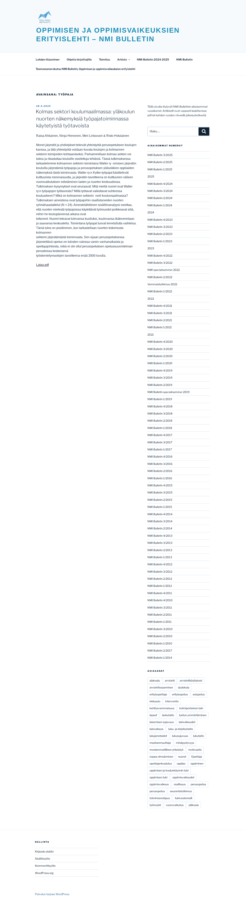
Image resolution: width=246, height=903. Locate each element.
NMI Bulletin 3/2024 (160, 190)
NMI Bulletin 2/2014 (159, 528)
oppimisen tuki (158, 777)
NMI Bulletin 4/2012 (159, 564)
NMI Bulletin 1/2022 (159, 291)
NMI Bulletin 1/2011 (159, 621)
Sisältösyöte (42, 858)
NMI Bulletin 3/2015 (159, 492)
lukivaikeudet (187, 722)
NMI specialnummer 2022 (163, 269)
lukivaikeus (156, 729)
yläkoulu (194, 805)
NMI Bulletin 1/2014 (159, 657)
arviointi (170, 680)
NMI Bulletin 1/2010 (159, 643)
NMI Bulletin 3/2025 (160, 155)
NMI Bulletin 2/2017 (159, 650)
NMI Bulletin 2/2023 (159, 233)
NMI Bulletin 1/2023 (159, 241)
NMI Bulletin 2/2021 (159, 320)
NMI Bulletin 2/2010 (159, 636)
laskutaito (168, 715)
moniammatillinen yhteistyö (166, 749)
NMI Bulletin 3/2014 (159, 521)
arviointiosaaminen (161, 687)
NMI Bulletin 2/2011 (159, 614)
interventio (172, 701)
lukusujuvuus (180, 735)
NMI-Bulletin (184, 59)
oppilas (181, 763)
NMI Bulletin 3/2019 (159, 377)
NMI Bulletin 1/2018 (159, 428)
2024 (150, 212)
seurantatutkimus (181, 791)
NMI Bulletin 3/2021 (159, 313)
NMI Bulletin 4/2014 (159, 514)
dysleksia (183, 687)
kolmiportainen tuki (191, 708)
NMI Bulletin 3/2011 (159, 607)
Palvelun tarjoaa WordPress (52, 894)
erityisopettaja (158, 694)
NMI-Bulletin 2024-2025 (153, 59)
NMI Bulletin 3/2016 (159, 463)
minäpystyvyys (185, 742)
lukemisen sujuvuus (162, 722)
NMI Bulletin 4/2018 (159, 406)
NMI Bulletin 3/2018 (159, 413)
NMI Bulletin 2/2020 (160, 356)
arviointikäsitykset (191, 680)
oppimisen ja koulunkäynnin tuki (169, 770)
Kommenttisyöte (45, 865)
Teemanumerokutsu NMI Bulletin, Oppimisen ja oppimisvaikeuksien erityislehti (85, 68)
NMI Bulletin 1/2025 (159, 169)
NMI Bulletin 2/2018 (159, 420)
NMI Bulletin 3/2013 (159, 542)
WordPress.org (44, 873)
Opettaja (196, 756)
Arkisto (122, 59)
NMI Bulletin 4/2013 (159, 535)
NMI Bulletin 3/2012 (159, 571)
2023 (150, 248)
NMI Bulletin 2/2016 (159, 471)
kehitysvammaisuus (162, 708)
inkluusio (155, 701)
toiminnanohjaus (160, 798)
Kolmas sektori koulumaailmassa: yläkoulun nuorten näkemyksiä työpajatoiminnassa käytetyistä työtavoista (85, 119)
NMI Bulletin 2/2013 (159, 550)
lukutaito (198, 735)
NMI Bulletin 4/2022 (159, 255)
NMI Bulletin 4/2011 (159, 593)
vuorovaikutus (175, 805)
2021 (150, 334)
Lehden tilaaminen (47, 59)
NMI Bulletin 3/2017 (159, 442)
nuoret (182, 756)
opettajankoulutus (161, 763)
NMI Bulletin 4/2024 (160, 183)
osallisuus (180, 784)
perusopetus (198, 784)
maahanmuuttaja (160, 742)
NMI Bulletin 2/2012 (159, 578)
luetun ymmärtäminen (192, 715)
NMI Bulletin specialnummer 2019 (168, 392)
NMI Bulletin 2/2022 (159, 277)
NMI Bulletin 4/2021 (159, 305)
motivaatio (195, 749)
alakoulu (155, 680)
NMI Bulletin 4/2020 (160, 341)
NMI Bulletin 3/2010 (160, 629)
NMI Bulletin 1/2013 (159, 557)
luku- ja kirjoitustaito (180, 729)
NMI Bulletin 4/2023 (160, 219)
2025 (150, 176)
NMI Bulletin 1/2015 (159, 506)
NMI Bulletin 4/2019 (159, 370)
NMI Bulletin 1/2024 (159, 205)
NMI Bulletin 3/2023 (160, 226)
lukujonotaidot (158, 735)
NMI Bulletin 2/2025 (159, 162)
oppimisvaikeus (159, 784)
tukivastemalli (183, 798)
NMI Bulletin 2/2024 (159, 198)
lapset (153, 715)
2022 (150, 298)
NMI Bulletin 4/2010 (160, 600)
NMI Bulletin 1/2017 (159, 449)
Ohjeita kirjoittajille (79, 59)
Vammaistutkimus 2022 (162, 284)
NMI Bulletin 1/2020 (159, 363)
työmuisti (155, 805)
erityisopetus (180, 694)
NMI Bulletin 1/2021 (159, 327)
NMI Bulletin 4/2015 (159, 485)
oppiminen (196, 763)
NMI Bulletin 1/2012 (159, 585)
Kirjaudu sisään (44, 851)
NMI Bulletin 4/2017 (159, 435)
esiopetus (199, 694)
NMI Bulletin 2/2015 (159, 499)
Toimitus (104, 59)
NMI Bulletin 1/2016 (159, 478)
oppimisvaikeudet (183, 777)
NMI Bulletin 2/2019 (159, 384)
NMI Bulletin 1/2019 (159, 399)
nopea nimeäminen (161, 756)
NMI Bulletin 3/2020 (160, 349)
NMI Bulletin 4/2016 (159, 456)
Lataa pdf (42, 264)
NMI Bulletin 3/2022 (159, 262)
